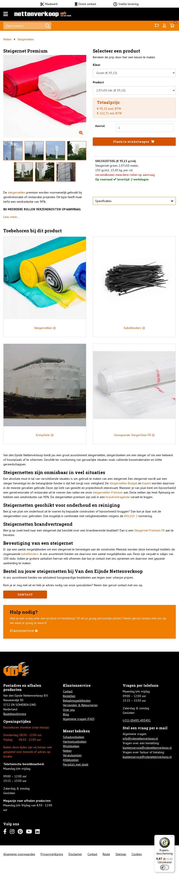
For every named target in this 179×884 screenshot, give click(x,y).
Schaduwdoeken (73, 737)
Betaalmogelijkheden (77, 700)
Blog (66, 714)
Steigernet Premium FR (149, 530)
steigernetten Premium (108, 492)
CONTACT (25, 594)
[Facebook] (5, 831)
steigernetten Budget (123, 483)
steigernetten (17, 192)
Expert (146, 483)
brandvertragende (118, 497)
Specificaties (103, 201)
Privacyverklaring (52, 854)
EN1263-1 (130, 516)
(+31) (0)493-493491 (137, 720)
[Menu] (5, 14)
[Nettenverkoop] (42, 14)
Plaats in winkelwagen (131, 142)
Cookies (137, 854)
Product (98, 82)
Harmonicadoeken (74, 742)
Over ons (69, 710)
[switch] (164, 867)
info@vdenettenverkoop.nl (140, 738)
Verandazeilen (72, 755)
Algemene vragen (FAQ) (79, 719)
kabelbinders (29, 554)
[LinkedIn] (37, 831)
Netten (7, 39)
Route (106, 854)
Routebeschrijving (14, 714)
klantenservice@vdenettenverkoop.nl (147, 748)
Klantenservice (22, 631)
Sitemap (120, 854)
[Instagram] (12, 831)
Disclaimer (75, 854)
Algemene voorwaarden (19, 854)
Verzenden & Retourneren (80, 705)
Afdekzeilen (71, 760)
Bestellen (69, 696)
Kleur (96, 65)
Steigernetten (25, 39)
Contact (67, 691)
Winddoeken (71, 746)
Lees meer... (11, 217)
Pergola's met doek (75, 764)
